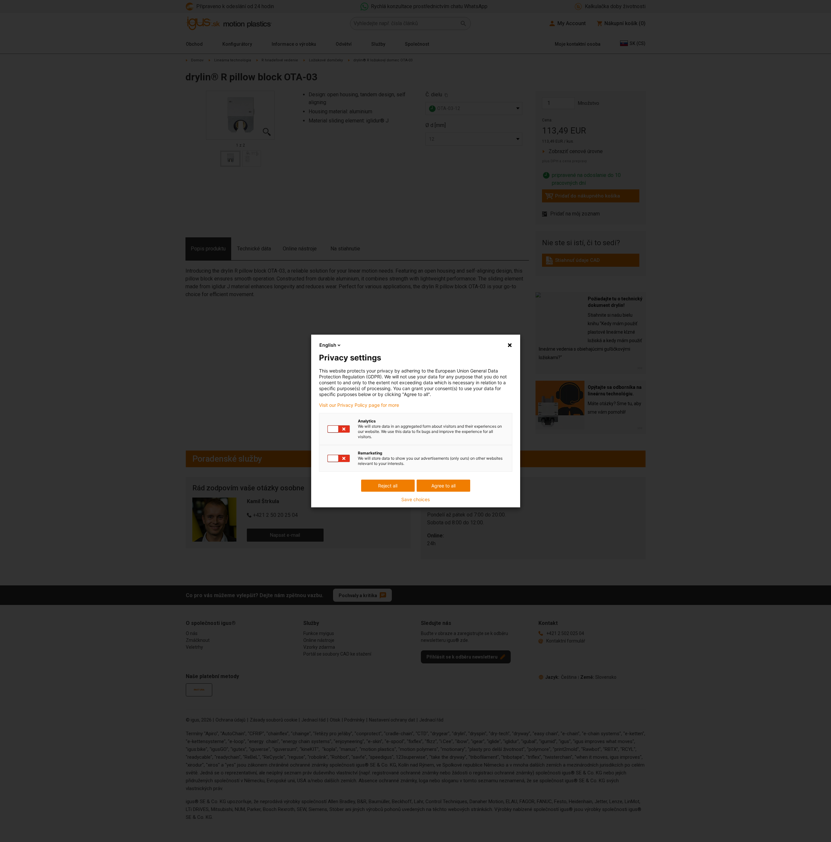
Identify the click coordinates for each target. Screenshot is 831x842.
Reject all (387, 485)
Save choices (415, 499)
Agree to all (443, 485)
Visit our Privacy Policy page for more (359, 405)
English (327, 345)
